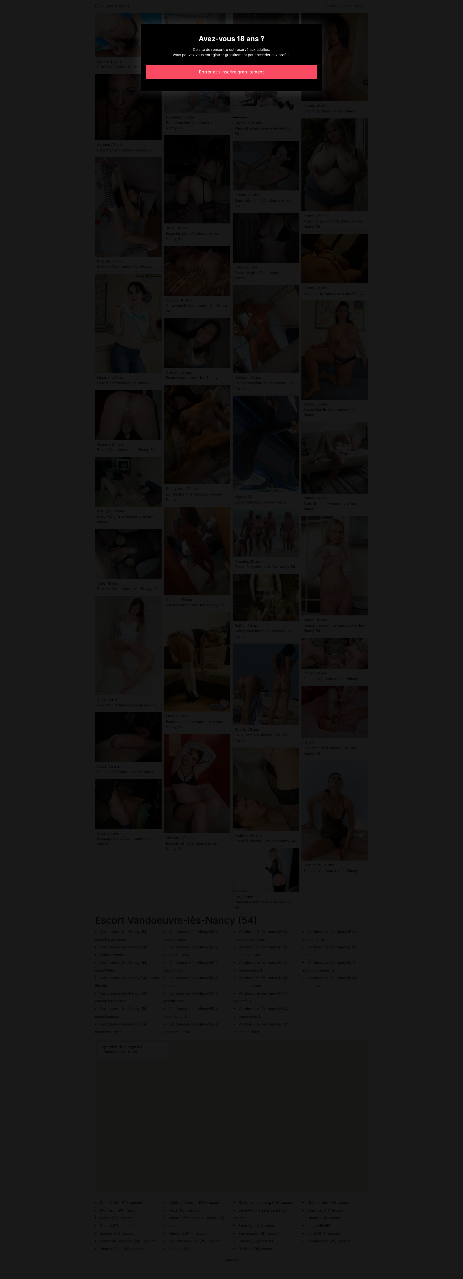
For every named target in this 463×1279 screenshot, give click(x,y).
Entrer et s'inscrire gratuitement (231, 71)
